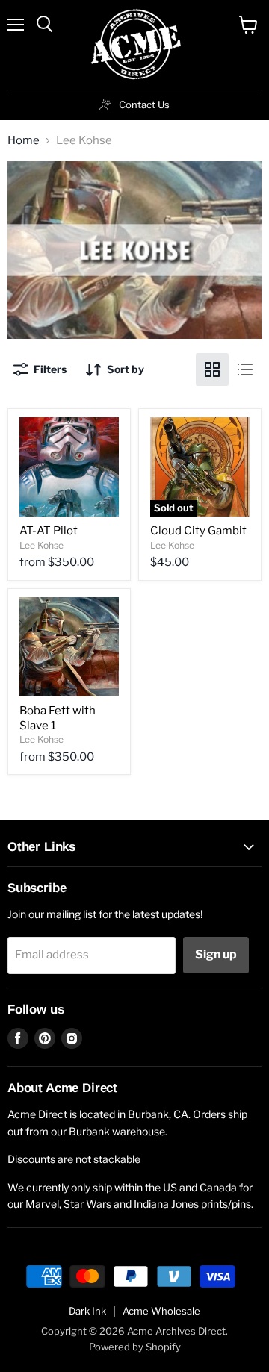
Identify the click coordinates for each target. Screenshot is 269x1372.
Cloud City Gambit (198, 530)
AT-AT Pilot (48, 530)
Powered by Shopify (135, 1347)
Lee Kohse (41, 545)
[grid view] (212, 369)
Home (23, 140)
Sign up (216, 954)
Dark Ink (87, 1311)
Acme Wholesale (161, 1311)
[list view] (245, 369)
